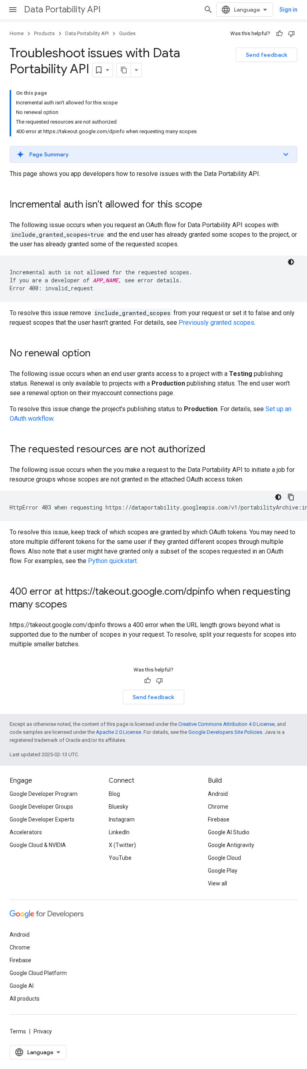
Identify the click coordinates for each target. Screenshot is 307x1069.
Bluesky (118, 806)
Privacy (43, 1031)
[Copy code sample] (291, 497)
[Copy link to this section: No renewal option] (98, 354)
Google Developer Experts (42, 819)
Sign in (288, 9)
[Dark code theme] (291, 262)
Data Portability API (62, 9)
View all (217, 883)
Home (17, 33)
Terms (18, 1031)
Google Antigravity (231, 845)
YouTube (120, 858)
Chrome (218, 806)
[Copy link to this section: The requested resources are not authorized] (213, 450)
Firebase (218, 819)
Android (218, 794)
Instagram (122, 819)
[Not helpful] (291, 34)
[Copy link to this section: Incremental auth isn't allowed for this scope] (210, 205)
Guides (127, 33)
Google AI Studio (228, 832)
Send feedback (266, 54)
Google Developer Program (44, 794)
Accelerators (26, 832)
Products (44, 33)
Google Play (222, 870)
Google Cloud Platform (38, 973)
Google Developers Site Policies (225, 732)
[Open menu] (13, 9)
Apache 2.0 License (118, 732)
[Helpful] (279, 34)
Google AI (22, 986)
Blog (114, 794)
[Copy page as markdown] (124, 70)
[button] (153, 154)
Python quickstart (112, 561)
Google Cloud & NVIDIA (38, 845)
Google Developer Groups (41, 806)
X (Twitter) (122, 845)
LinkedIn (119, 832)
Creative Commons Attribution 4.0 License (226, 724)
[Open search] (208, 9)
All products (25, 998)
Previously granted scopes (216, 322)
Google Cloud (224, 858)
